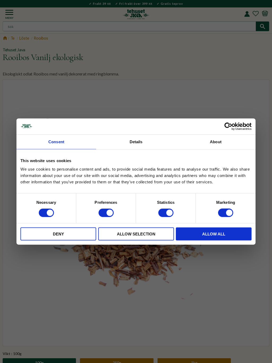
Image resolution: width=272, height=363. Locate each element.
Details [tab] (136, 142)
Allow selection (136, 233)
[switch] (106, 213)
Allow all (213, 233)
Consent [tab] (56, 142)
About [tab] (216, 142)
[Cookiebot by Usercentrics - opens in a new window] (228, 126)
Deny (58, 233)
